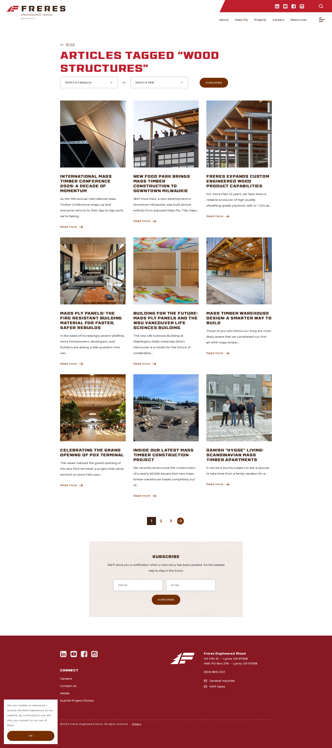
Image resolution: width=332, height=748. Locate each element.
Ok (31, 735)
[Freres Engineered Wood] (35, 13)
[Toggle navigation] (322, 20)
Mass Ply (241, 20)
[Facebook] (293, 6)
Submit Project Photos (77, 700)
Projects (260, 20)
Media (64, 693)
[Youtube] (285, 6)
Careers (278, 20)
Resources (298, 20)
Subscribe (214, 82)
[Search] (321, 6)
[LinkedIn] (277, 6)
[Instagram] (302, 6)
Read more (68, 226)
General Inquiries (222, 681)
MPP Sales (217, 686)
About (224, 20)
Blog (70, 45)
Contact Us (68, 686)
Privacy (136, 723)
